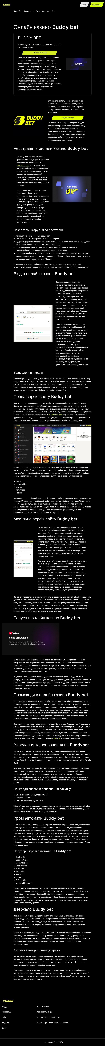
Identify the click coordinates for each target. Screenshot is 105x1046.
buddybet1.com (56, 415)
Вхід (84, 5)
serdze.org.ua (23, 165)
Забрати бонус (68, 118)
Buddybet (56, 738)
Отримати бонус (39, 52)
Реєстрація (97, 5)
